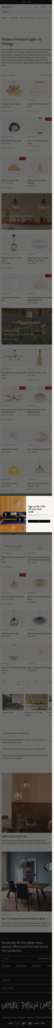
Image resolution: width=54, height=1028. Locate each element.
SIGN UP (38, 521)
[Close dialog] (51, 497)
